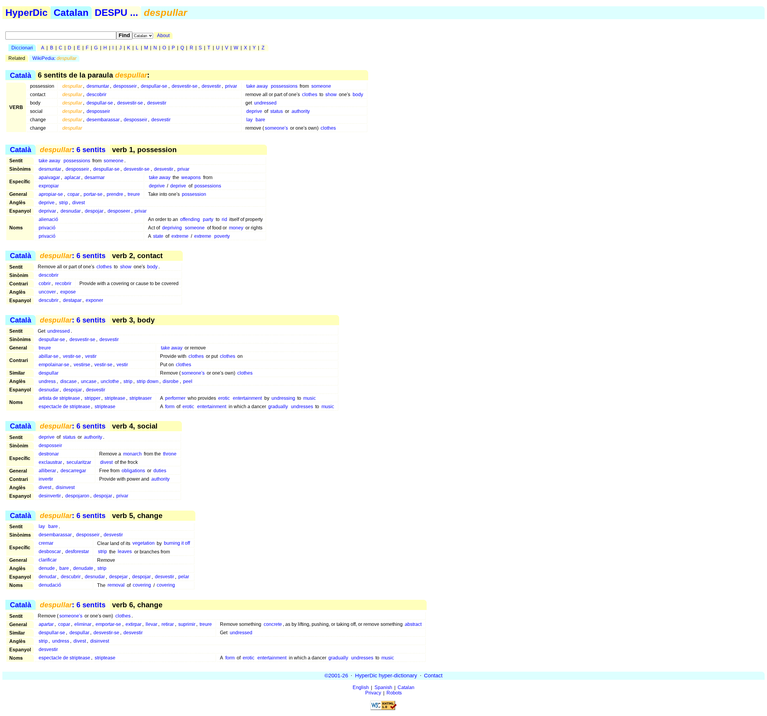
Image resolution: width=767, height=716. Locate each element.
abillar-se (48, 356)
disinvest (65, 487)
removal (116, 585)
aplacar (72, 177)
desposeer (119, 211)
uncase (88, 381)
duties (159, 470)
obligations (133, 470)
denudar (47, 576)
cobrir (45, 283)
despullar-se (154, 86)
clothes (309, 94)
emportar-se (108, 624)
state (158, 236)
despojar (94, 211)
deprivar (47, 211)
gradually (278, 406)
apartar (46, 624)
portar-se (93, 194)
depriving (172, 227)
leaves (125, 551)
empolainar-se (54, 364)
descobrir (96, 94)
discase (68, 381)
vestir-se (72, 356)
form (169, 406)
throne (169, 453)
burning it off (177, 543)
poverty (222, 236)
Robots (394, 693)
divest (78, 202)
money (236, 227)
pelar (183, 576)
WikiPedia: (54, 58)
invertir (46, 479)
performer (175, 398)
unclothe (110, 381)
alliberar (47, 470)
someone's (276, 128)
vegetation (143, 543)
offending (190, 219)
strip (63, 202)
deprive (254, 111)
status (276, 111)
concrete (273, 624)
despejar (118, 576)
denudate (83, 568)
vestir (90, 356)
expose (68, 291)
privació (47, 227)
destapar (72, 300)
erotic (224, 398)
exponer (94, 300)
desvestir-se (184, 86)
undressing (283, 398)
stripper (92, 398)
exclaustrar (50, 462)
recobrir (63, 283)
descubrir (48, 300)
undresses (302, 406)
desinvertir (50, 495)
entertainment (247, 398)
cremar (46, 543)
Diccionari (22, 47)
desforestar (77, 551)
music (309, 398)
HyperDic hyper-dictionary (386, 676)
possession (194, 194)
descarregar (73, 470)
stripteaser (140, 398)
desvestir (211, 86)
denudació (50, 585)
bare (260, 119)
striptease (115, 398)
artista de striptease (59, 398)
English (361, 687)
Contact (433, 676)
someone (321, 86)
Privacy (373, 693)
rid (224, 219)
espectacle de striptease (64, 406)
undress (47, 381)
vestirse (82, 364)
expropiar (49, 185)
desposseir (125, 86)
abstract (413, 624)
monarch (132, 453)
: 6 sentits (72, 150)
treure (134, 194)
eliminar (82, 624)
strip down (147, 381)
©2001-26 (336, 676)
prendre (115, 194)
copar (73, 194)
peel (187, 381)
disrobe (171, 381)
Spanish (383, 687)
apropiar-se (51, 194)
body (358, 94)
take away (257, 86)
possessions (284, 86)
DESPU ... (116, 12)
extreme (179, 236)
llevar (151, 624)
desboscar (50, 551)
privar (231, 86)
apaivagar (49, 177)
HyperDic (26, 12)
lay (249, 119)
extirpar (133, 624)
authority (301, 111)
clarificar (48, 560)
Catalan (71, 12)
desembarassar (103, 119)
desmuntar (98, 86)
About (163, 35)
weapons (191, 177)
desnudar (71, 211)
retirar (167, 624)
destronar (49, 453)
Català (20, 75)
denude (47, 568)
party (208, 219)
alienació (48, 219)
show (331, 94)
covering (142, 585)
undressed (265, 102)
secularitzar (79, 462)
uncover (47, 291)
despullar (48, 373)
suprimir (186, 624)
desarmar (94, 177)
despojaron (77, 495)
